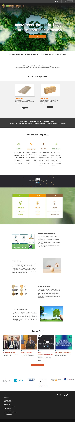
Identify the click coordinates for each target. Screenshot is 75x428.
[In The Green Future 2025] (11, 342)
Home (35, 6)
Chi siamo (41, 6)
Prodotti (49, 6)
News (62, 6)
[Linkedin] (58, 1)
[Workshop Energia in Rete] (29, 342)
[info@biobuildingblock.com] (65, 1)
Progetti (56, 6)
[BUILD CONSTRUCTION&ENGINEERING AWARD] (46, 342)
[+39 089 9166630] (63, 1)
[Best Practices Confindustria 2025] (63, 342)
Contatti (69, 6)
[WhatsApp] (60, 1)
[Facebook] (55, 1)
